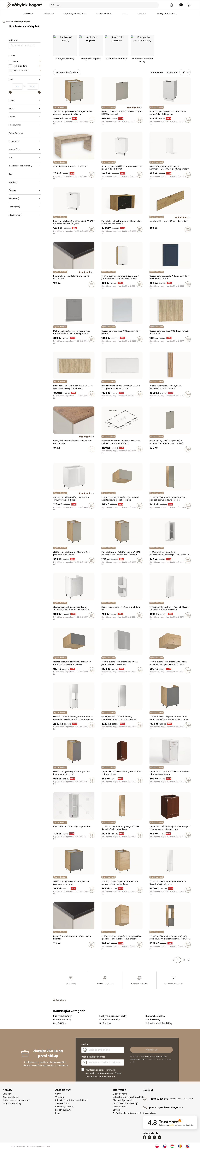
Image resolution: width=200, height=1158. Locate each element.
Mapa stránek (120, 1106)
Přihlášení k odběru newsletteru (71, 1100)
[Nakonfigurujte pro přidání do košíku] (91, 120)
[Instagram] (149, 1137)
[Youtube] (154, 1137)
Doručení (7, 1093)
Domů (8, 21)
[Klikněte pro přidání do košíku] (139, 120)
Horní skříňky (59, 1023)
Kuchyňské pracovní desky (113, 1016)
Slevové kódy (62, 1103)
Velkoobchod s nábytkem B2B (128, 1097)
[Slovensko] (187, 1146)
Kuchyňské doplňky (155, 1016)
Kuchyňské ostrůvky (109, 1019)
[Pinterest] (159, 1137)
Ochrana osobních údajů (125, 1103)
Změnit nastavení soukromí (127, 1113)
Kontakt (116, 1109)
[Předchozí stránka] (173, 960)
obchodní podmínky (137, 1059)
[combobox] (104, 5)
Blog (57, 1113)
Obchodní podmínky (123, 1100)
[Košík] (189, 5)
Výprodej (59, 1097)
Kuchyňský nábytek (21, 21)
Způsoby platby (10, 1097)
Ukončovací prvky (62, 1019)
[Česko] (165, 1146)
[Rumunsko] (180, 1146)
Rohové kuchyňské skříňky (159, 1023)
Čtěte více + (59, 1000)
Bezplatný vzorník (64, 1106)
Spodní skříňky (153, 1019)
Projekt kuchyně (63, 1109)
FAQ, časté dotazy (12, 1103)
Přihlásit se (151, 1049)
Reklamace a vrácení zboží (16, 1100)
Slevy (58, 1093)
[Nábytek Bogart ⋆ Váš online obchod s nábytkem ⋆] (24, 5)
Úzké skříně (105, 1023)
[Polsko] (157, 1146)
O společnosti (120, 1093)
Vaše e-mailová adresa (93, 1056)
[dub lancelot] (54, 455)
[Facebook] (144, 1137)
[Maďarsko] (172, 1146)
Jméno (85, 1044)
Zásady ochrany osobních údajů (155, 1056)
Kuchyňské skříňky (62, 1016)
